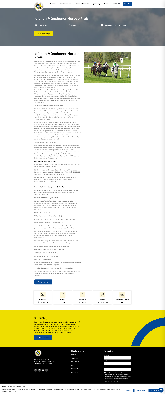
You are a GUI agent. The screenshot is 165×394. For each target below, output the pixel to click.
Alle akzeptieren (155, 390)
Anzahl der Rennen (122, 299)
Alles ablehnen (141, 390)
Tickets (102, 299)
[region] (82, 389)
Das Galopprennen (66, 4)
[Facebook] (39, 370)
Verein (106, 4)
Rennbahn (53, 4)
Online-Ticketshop (63, 187)
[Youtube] (43, 370)
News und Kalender (82, 4)
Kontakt (114, 4)
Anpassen (128, 390)
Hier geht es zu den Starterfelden (45, 161)
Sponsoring (96, 4)
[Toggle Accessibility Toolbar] (161, 390)
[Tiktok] (46, 370)
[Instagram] (35, 370)
